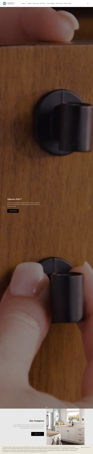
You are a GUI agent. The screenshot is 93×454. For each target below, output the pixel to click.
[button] (85, 447)
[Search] (87, 3)
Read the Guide (13, 212)
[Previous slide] (3, 207)
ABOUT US (38, 434)
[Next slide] (89, 207)
